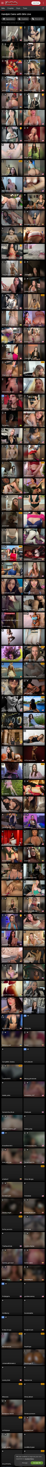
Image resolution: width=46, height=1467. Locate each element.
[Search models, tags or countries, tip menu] (43, 8)
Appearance (10, 19)
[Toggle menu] (2, 3)
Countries (25, 19)
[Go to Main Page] (14, 3)
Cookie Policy (29, 1459)
